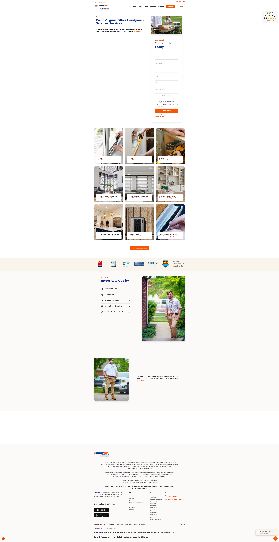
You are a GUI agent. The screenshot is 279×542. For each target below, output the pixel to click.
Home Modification (156, 499)
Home (134, 6)
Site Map (143, 524)
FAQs (131, 500)
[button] (140, 7)
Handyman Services (153, 496)
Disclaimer (137, 524)
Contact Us (132, 509)
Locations (153, 6)
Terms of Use (119, 524)
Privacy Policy (110, 524)
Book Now (137, 31)
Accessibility (128, 524)
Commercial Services (154, 502)
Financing (161, 6)
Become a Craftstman (136, 502)
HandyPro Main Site (99, 524)
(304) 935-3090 (122, 31)
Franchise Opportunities (136, 505)
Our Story (132, 498)
